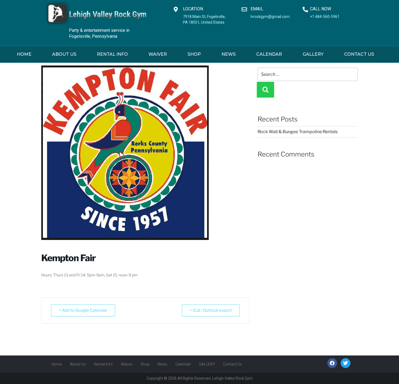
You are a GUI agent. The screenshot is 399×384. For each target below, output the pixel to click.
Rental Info (112, 54)
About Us (64, 54)
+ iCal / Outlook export (211, 310)
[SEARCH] (265, 90)
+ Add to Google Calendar (83, 310)
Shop (194, 54)
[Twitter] (345, 363)
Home (24, 54)
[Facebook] (332, 363)
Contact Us (359, 54)
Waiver (157, 54)
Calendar (269, 54)
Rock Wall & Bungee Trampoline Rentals (298, 131)
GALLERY (313, 54)
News (228, 54)
